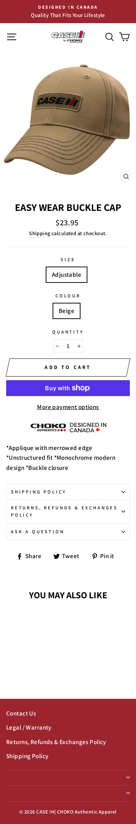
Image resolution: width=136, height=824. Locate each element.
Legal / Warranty (28, 727)
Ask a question (38, 531)
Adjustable (66, 275)
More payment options (68, 407)
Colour (68, 296)
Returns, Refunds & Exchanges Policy (64, 511)
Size (68, 259)
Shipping (39, 233)
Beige (66, 311)
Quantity (68, 332)
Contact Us (21, 713)
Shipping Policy (38, 492)
